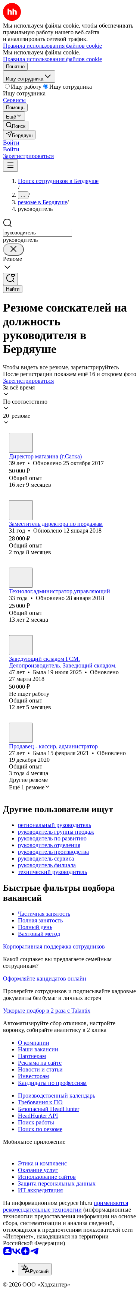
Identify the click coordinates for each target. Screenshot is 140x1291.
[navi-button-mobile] (10, 166)
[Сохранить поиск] (10, 279)
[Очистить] (13, 249)
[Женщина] (21, 443)
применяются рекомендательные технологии (65, 1206)
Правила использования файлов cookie (52, 59)
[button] (11, 142)
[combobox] (37, 233)
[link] (15, 125)
